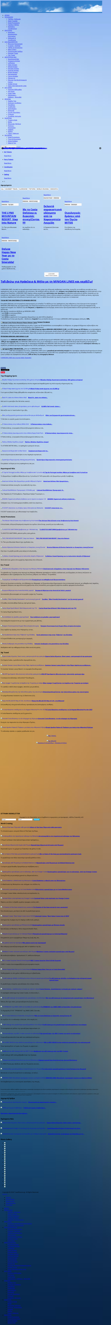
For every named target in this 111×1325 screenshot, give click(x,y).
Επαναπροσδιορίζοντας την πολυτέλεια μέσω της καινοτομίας (66, 692)
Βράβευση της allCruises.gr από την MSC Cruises (51, 1051)
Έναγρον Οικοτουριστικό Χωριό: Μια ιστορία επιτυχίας (61, 626)
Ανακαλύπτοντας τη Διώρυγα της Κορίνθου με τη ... (66, 1134)
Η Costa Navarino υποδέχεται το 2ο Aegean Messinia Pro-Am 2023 (69, 710)
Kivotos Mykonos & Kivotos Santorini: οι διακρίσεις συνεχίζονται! (70, 547)
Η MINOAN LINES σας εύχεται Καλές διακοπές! (16, 358)
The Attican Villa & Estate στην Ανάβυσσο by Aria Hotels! (59, 521)
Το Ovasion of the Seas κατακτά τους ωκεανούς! (50, 907)
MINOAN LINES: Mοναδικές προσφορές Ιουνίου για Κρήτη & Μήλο (69, 1078)
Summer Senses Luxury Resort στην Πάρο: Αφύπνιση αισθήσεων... (68, 665)
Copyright (9, 1205)
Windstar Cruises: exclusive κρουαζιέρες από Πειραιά (55, 952)
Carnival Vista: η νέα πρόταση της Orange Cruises (51, 898)
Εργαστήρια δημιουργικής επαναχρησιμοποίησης (54, 460)
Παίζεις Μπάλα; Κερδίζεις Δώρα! (37, 442)
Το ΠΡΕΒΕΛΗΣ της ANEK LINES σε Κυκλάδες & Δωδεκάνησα (61, 1007)
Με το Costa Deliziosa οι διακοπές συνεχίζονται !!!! (31, 216)
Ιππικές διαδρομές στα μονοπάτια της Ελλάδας (52, 644)
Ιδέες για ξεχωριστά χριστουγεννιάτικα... (60, 415)
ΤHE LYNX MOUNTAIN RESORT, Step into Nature (10, 217)
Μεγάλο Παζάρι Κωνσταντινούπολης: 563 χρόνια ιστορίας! (62, 380)
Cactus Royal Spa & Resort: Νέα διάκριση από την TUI (57, 608)
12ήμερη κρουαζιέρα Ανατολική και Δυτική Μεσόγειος (57, 1060)
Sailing (6, 174)
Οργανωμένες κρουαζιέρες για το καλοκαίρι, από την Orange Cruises (72, 872)
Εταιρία (8, 1197)
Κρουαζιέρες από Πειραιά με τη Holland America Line (55, 863)
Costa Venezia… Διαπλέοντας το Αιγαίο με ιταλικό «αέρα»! (61, 989)
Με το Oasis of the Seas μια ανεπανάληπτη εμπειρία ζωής (60, 854)
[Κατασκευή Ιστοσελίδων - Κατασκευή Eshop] (51, 743)
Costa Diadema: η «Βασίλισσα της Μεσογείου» (48, 881)
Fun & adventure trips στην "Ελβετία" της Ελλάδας (54, 635)
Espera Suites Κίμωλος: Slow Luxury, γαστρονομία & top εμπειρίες (68, 656)
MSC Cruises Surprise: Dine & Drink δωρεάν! (46, 960)
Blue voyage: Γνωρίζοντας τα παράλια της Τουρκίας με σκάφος (66, 683)
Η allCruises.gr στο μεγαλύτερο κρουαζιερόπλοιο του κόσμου (65, 1025)
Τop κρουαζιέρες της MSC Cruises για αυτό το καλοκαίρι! (60, 1033)
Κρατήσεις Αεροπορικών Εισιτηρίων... (14, 1113)
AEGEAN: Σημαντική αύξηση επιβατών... (61, 499)
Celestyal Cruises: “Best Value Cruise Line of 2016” (52, 916)
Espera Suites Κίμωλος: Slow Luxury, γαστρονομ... (64, 1123)
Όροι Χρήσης (10, 1199)
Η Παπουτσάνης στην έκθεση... (41, 424)
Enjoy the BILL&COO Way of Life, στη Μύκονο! (48, 701)
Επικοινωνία (10, 1201)
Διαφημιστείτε (11, 1203)
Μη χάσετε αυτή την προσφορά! (34, 943)
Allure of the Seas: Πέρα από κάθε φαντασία (46, 827)
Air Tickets (8, 152)
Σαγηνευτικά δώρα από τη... (38, 451)
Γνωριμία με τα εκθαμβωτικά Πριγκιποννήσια (48, 580)
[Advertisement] (32, 8)
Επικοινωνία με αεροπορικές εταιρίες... (42, 1102)
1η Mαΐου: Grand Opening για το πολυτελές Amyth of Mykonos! (67, 556)
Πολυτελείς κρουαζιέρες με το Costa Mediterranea (54, 889)
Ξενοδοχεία (8, 167)
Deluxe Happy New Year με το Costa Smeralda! (9, 255)
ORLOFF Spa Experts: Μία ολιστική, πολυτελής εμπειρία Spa (62, 674)
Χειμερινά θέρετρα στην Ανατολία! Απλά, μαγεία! (53, 590)
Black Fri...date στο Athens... (38, 398)
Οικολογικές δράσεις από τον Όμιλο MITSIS (72, 217)
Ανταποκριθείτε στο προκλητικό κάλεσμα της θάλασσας (59, 836)
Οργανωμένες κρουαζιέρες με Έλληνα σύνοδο (48, 925)
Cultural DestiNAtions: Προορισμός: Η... (50, 490)
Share (3, 368)
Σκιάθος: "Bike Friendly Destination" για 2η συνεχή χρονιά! (62, 599)
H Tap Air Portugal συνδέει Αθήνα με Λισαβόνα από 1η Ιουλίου (65, 472)
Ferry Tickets (8, 159)
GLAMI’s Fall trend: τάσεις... (51, 406)
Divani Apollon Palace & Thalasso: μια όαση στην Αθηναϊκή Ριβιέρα (69, 727)
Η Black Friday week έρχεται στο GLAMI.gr (44, 389)
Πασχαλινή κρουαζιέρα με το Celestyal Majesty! (50, 934)
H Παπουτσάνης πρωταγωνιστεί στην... (59, 433)
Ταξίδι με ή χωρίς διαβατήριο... (34, 1108)
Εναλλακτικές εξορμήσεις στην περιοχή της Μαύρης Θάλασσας (66, 569)
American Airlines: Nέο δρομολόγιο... (56, 481)
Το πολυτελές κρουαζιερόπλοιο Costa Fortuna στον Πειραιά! (64, 1069)
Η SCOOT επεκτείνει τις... (54, 508)
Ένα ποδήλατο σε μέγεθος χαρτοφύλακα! (45, 617)
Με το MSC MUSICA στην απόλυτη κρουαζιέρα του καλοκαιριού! (67, 1042)
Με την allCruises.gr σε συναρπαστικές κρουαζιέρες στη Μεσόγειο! (70, 998)
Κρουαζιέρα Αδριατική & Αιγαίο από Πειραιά (47, 845)
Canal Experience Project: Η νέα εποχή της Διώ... (64, 1128)
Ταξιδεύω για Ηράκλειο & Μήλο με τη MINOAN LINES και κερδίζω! (47, 281)
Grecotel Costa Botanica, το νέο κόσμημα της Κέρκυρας (57, 719)
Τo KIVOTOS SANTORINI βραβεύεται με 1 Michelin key (58, 529)
